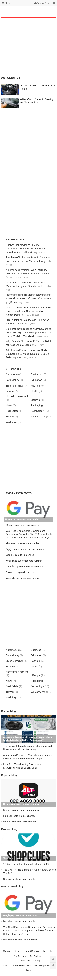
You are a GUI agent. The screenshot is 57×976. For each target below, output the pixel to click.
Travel (9, 416)
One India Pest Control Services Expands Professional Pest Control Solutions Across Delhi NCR (28, 311)
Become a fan (51, 11)
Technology (37, 410)
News (9, 405)
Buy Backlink (36, 956)
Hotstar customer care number (19, 821)
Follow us (41, 11)
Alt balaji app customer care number (25, 566)
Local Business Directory (29, 960)
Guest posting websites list (20, 572)
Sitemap (6, 951)
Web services (38, 416)
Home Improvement (17, 396)
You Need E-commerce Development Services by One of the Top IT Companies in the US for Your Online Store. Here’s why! (29, 534)
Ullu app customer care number (19, 879)
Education (36, 379)
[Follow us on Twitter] (53, 959)
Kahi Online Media (23, 966)
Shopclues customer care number (19, 858)
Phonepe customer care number (23, 543)
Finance (10, 391)
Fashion (35, 385)
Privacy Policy (49, 951)
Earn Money (12, 379)
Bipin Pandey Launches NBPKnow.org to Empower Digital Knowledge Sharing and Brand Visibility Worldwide (28, 332)
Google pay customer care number (22, 519)
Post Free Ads (19, 956)
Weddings (11, 422)
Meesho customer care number (22, 525)
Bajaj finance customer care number (25, 549)
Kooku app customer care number (24, 560)
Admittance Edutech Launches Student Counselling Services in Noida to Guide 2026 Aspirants (27, 354)
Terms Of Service (31, 951)
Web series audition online (20, 555)
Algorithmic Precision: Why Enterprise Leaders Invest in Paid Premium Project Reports (28, 274)
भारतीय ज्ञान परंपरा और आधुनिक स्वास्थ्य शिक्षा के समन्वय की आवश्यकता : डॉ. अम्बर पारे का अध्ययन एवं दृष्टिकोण (28, 298)
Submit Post (43, 3)
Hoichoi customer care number (19, 815)
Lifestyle (35, 399)
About (16, 951)
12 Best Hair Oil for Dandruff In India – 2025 (26, 864)
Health (34, 391)
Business (36, 374)
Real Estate (12, 410)
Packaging (37, 405)
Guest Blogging (39, 966)
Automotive (12, 374)
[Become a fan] (53, 966)
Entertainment (14, 385)
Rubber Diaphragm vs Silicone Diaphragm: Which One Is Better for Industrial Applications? (25, 249)
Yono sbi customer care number (23, 578)
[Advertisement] (28, 47)
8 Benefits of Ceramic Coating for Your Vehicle (37, 101)
